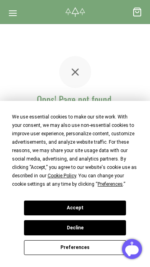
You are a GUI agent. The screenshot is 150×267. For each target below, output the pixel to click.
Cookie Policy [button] (62, 176)
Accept (75, 208)
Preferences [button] (110, 184)
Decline (75, 228)
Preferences (75, 247)
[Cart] (137, 12)
